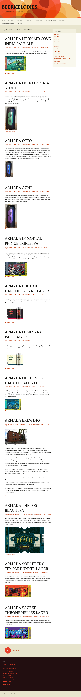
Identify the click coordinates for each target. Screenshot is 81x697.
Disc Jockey (57, 41)
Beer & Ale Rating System (8, 23)
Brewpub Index (38, 20)
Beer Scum (19, 20)
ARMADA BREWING (27, 47)
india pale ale (35, 47)
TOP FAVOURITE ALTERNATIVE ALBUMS (62, 58)
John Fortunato (44, 47)
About (3, 20)
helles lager (36, 616)
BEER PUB (56, 34)
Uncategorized (57, 61)
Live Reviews (57, 51)
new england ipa (37, 514)
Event (55, 44)
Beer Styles (28, 20)
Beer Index (10, 20)
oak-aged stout (35, 92)
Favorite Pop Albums (51, 20)
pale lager (34, 340)
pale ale (34, 386)
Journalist (56, 49)
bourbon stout (35, 144)
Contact (20, 23)
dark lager (34, 294)
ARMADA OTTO (18, 140)
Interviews (56, 46)
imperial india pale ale (37, 247)
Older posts (13, 650)
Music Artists (57, 54)
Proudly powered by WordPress (9, 693)
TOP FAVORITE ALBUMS (59, 56)
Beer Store (56, 36)
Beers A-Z (17, 47)
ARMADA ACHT (18, 187)
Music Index (62, 20)
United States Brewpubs (20, 424)
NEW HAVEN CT (41, 424)
